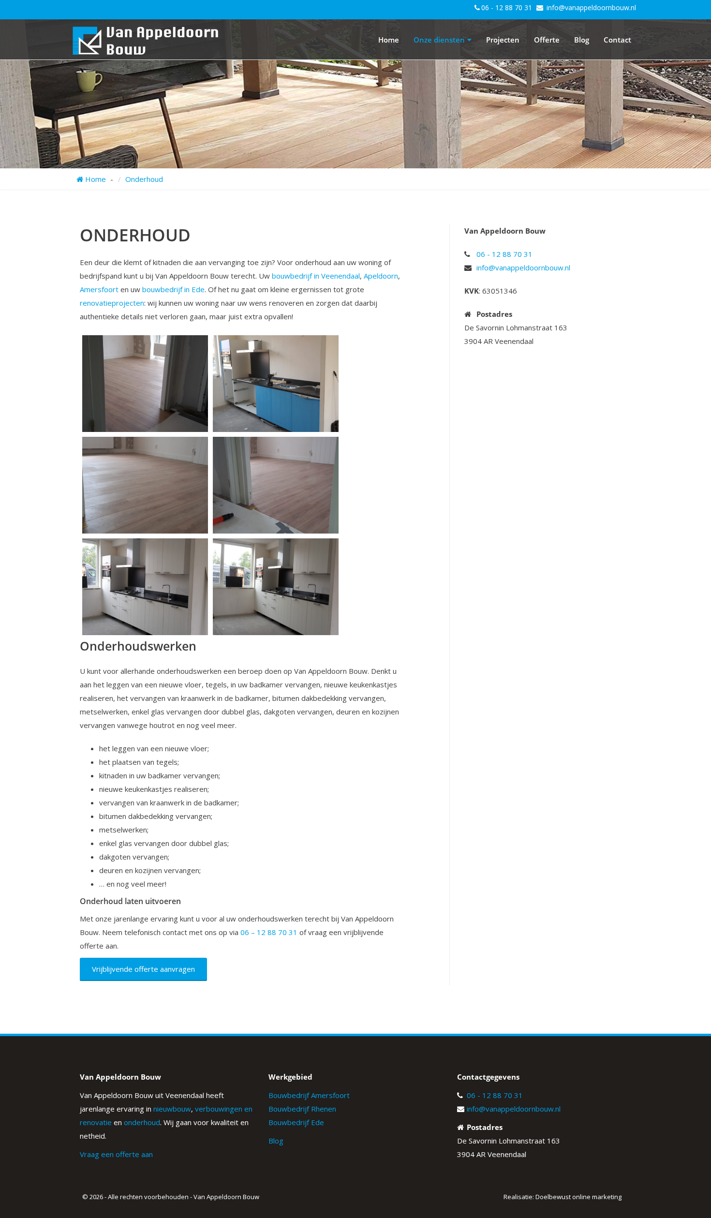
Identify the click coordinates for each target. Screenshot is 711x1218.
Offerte (547, 40)
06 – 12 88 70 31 (268, 932)
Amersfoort (99, 289)
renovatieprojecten (112, 303)
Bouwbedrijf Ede (296, 1122)
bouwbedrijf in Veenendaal (316, 276)
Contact (617, 40)
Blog (581, 40)
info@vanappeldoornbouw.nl (591, 7)
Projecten (502, 40)
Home (388, 40)
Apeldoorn (381, 276)
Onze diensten (439, 40)
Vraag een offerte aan (116, 1154)
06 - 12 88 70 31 (506, 7)
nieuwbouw (172, 1109)
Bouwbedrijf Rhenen (302, 1109)
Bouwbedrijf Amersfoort (309, 1095)
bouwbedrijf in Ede (173, 289)
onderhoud (142, 1122)
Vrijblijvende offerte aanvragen (143, 969)
